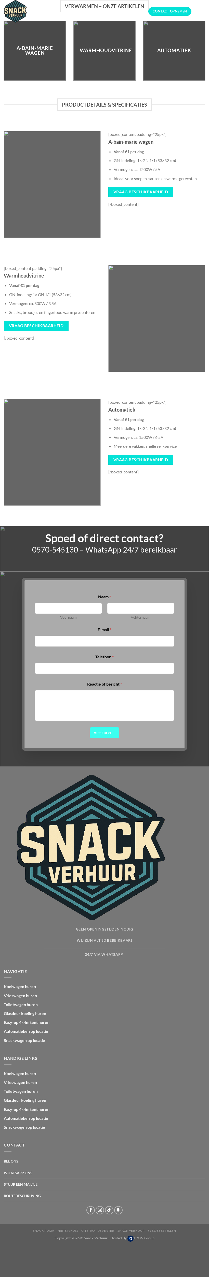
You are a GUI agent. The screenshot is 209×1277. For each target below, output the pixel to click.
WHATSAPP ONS (18, 1173)
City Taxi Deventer (97, 1230)
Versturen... (104, 732)
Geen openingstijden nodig (104, 929)
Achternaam (140, 617)
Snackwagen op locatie (24, 1040)
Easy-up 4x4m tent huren (26, 1022)
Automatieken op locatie (26, 1031)
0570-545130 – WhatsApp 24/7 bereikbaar (104, 549)
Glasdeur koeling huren (25, 1013)
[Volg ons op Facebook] (90, 1210)
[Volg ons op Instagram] (100, 1210)
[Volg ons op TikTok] (109, 1210)
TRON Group (144, 1238)
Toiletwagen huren (21, 1004)
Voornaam (68, 617)
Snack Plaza (43, 1230)
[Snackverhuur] (29, 11)
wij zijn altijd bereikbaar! (104, 940)
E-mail (104, 629)
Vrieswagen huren (20, 995)
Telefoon (104, 656)
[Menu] (202, 11)
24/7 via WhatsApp (104, 954)
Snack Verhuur (131, 1230)
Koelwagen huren (20, 986)
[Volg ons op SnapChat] (118, 1210)
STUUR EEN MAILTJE (20, 1184)
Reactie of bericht (104, 683)
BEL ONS (11, 1161)
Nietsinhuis (68, 1230)
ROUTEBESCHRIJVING (22, 1196)
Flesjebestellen (162, 1230)
